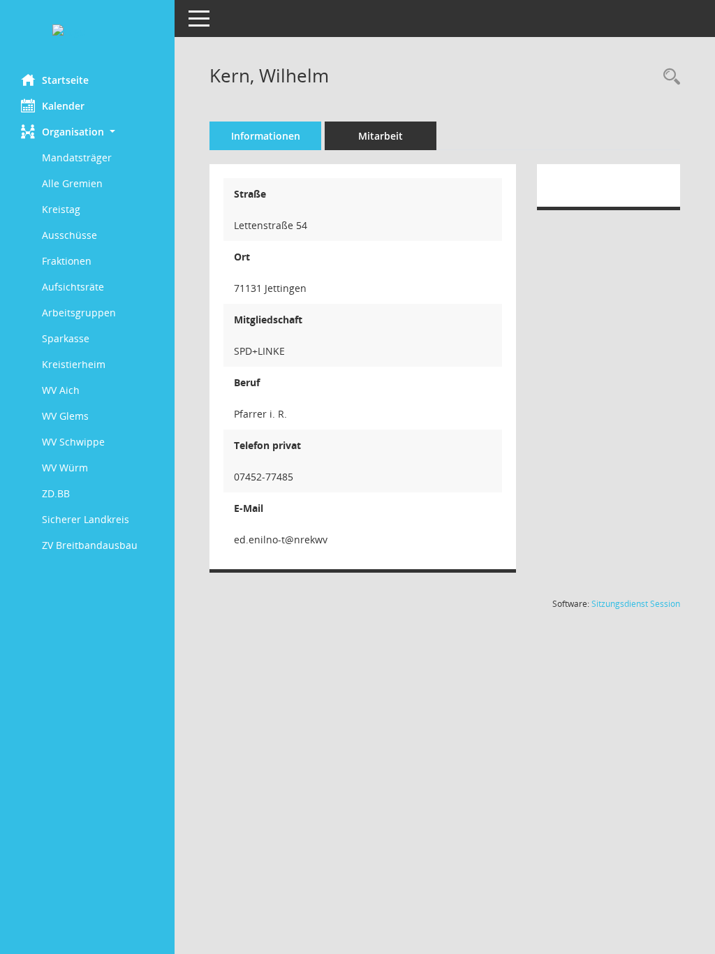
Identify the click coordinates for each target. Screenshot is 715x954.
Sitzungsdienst (635, 604)
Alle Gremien (72, 183)
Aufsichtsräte (73, 286)
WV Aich (61, 390)
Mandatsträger (77, 157)
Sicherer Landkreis (85, 519)
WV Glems (65, 416)
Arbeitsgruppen (79, 312)
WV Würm (65, 467)
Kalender (63, 105)
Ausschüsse (69, 235)
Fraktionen (66, 260)
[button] (87, 132)
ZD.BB (56, 493)
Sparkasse (65, 338)
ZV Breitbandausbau (90, 545)
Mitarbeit (380, 135)
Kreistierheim (73, 364)
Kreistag (61, 209)
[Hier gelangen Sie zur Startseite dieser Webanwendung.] (87, 31)
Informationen (265, 135)
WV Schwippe (73, 441)
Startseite (65, 80)
